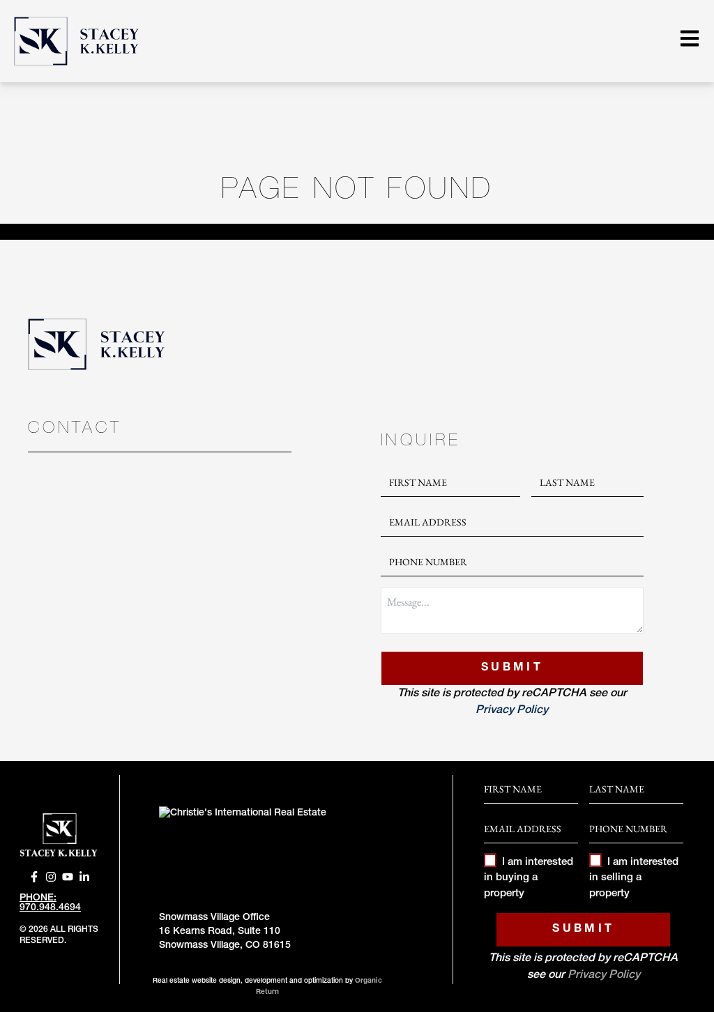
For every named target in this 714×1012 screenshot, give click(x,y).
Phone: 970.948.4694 (50, 903)
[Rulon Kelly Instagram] (50, 876)
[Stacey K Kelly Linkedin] (84, 876)
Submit (512, 668)
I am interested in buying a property (528, 878)
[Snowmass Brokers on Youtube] (67, 876)
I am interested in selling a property (633, 878)
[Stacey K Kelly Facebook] (34, 876)
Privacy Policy (512, 710)
